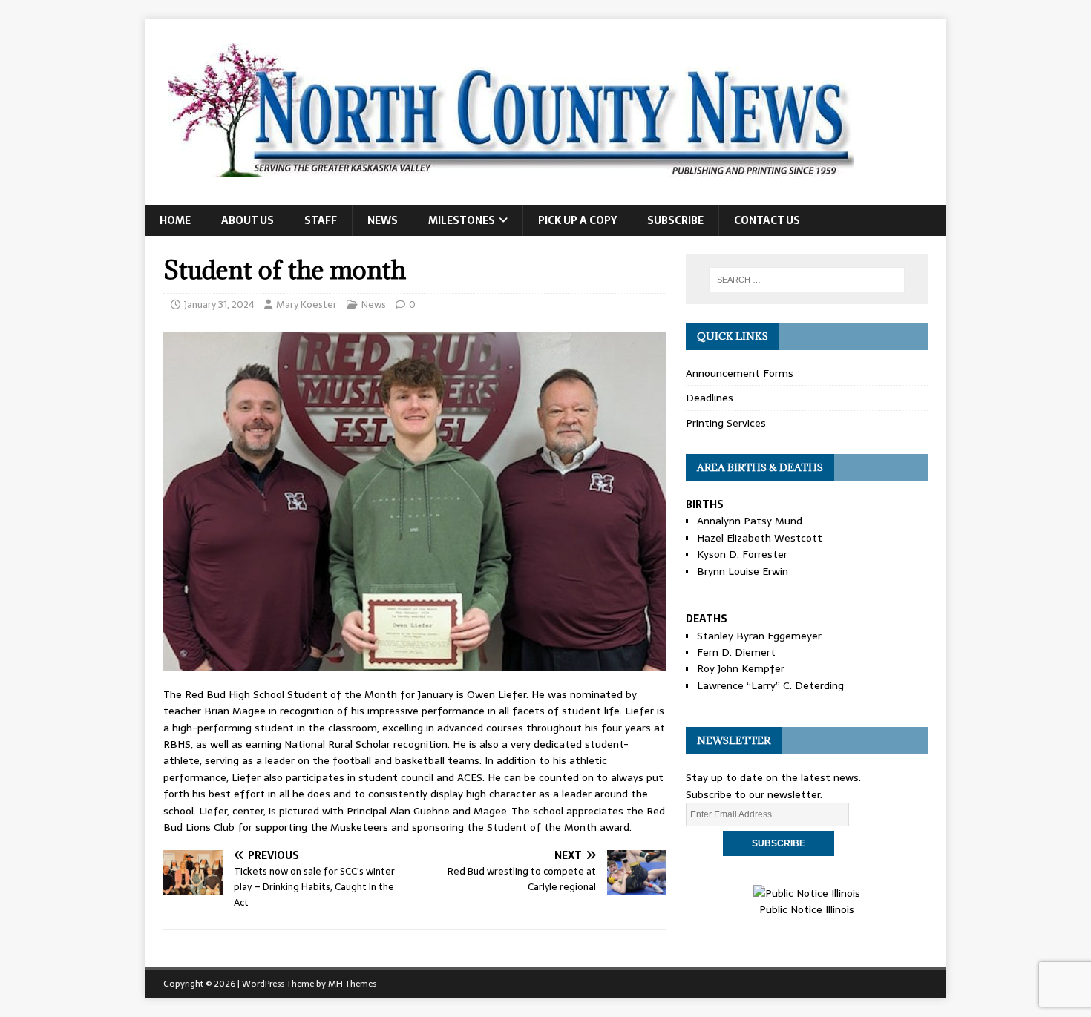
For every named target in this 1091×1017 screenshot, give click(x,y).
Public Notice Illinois (806, 909)
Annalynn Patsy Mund (749, 521)
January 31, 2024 (219, 304)
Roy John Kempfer (740, 668)
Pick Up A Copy (577, 220)
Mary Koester (306, 304)
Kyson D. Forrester (742, 554)
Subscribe (675, 220)
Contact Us (767, 220)
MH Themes (352, 983)
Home (175, 220)
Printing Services (726, 423)
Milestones (461, 220)
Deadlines (709, 397)
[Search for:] (807, 279)
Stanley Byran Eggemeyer (759, 636)
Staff (320, 220)
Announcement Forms (739, 373)
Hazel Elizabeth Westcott (759, 538)
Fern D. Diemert (736, 652)
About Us (247, 220)
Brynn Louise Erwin (742, 571)
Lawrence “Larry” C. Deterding (770, 685)
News (382, 220)
